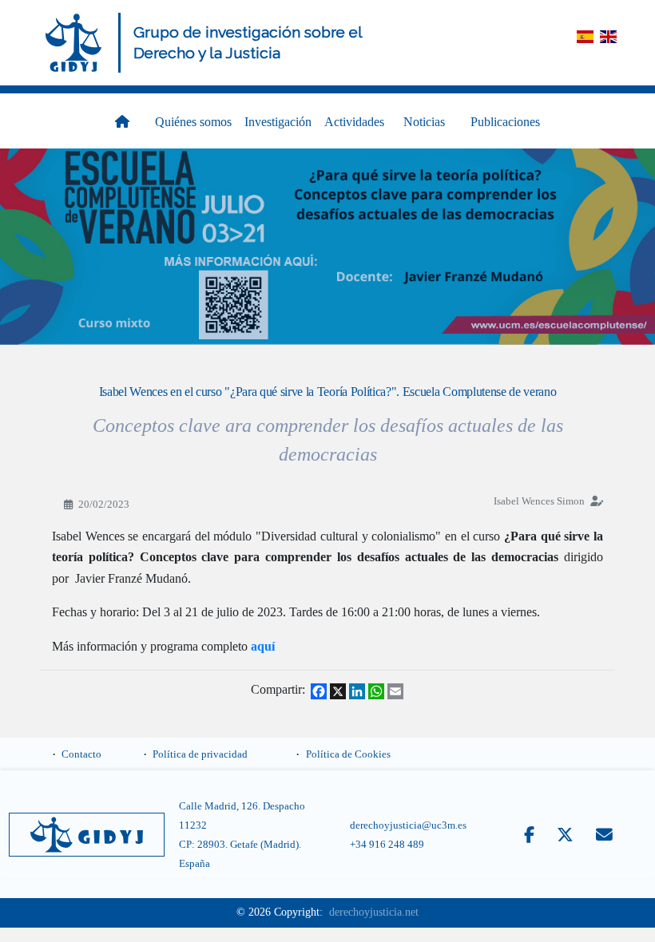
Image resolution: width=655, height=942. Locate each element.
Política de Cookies (348, 754)
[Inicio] (73, 43)
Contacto (81, 754)
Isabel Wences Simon (539, 501)
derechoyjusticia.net (374, 912)
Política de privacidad (200, 754)
